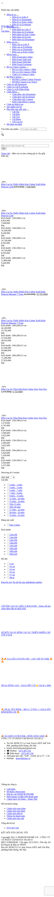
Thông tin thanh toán (16, 816)
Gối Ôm (15, 112)
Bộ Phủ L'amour (14, 77)
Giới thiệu (11, 789)
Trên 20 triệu (15, 507)
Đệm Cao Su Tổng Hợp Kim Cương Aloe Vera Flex (24, 389)
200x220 (13, 554)
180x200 (13, 551)
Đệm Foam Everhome (22, 64)
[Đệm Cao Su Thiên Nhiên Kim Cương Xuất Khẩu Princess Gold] (22, 179)
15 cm (12, 572)
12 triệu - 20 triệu (17, 499)
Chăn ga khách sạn (15, 104)
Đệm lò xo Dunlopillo (21, 19)
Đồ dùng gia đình (14, 124)
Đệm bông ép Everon (21, 37)
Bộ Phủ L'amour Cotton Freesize (26, 79)
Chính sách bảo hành (16, 811)
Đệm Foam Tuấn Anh (21, 59)
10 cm (12, 566)
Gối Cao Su (17, 122)
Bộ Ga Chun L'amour (16, 67)
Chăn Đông (12, 92)
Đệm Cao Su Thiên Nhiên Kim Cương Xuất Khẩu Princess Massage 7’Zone (23, 293)
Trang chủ (5, 153)
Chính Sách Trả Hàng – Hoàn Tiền (22, 799)
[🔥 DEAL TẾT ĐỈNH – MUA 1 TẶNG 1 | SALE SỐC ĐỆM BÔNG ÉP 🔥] (22, 707)
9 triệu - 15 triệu (16, 496)
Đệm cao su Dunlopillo (22, 49)
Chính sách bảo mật (15, 818)
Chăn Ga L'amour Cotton (23, 74)
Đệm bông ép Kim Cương (23, 34)
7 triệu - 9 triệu (15, 493)
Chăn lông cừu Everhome (23, 97)
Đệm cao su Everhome (22, 47)
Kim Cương (14, 525)
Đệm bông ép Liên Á (21, 29)
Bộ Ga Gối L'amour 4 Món (24, 72)
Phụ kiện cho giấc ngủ (17, 109)
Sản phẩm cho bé (14, 107)
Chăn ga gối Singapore (17, 84)
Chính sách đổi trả (15, 813)
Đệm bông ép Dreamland (23, 39)
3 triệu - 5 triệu (15, 487)
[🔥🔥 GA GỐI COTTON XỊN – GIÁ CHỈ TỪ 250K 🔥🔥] (22, 656)
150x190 (13, 546)
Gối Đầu (16, 114)
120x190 (13, 534)
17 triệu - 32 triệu (17, 510)
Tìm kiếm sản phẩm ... (11, 129)
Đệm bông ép (13, 27)
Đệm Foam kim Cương (22, 57)
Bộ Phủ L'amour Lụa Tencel (24, 82)
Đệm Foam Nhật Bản (21, 62)
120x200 (13, 537)
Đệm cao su (12, 42)
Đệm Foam (12, 54)
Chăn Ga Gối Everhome (17, 87)
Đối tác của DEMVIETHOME (20, 794)
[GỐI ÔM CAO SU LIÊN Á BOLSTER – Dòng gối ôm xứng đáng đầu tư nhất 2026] (22, 603)
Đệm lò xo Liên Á (20, 17)
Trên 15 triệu (15, 504)
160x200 (13, 548)
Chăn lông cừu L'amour (22, 99)
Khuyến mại (6, 582)
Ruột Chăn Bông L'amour (23, 102)
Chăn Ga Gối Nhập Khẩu (18, 89)
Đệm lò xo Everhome (21, 24)
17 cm (12, 575)
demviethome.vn (23, 758)
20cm (11, 577)
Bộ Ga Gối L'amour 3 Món (24, 69)
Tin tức (15, 582)
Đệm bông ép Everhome (23, 32)
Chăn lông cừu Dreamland (23, 94)
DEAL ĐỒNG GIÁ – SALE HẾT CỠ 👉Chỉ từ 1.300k (26, 685)
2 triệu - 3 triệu (15, 485)
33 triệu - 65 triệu (17, 515)
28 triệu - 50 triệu (17, 512)
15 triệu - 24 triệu (17, 501)
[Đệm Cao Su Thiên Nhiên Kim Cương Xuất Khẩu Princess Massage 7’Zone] (22, 287)
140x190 (13, 540)
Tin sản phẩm (24, 582)
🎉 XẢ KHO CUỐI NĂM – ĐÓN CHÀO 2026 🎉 (24, 736)
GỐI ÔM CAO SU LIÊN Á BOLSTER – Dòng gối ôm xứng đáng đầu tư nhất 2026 (26, 607)
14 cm (12, 569)
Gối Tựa (16, 117)
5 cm (11, 564)
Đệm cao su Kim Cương (23, 52)
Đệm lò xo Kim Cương (22, 22)
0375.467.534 (25, 751)
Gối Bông (16, 119)
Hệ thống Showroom (16, 791)
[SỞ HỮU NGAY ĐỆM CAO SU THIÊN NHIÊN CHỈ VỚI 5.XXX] (22, 630)
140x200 (13, 543)
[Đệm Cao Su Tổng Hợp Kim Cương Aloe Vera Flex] (22, 384)
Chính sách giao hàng (16, 808)
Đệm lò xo (11, 14)
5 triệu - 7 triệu (15, 490)
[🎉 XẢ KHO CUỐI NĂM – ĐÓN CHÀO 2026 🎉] (22, 733)
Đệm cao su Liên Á (20, 44)
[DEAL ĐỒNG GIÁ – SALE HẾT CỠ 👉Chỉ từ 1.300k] (22, 683)
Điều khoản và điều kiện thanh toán (22, 796)
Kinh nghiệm (36, 582)
